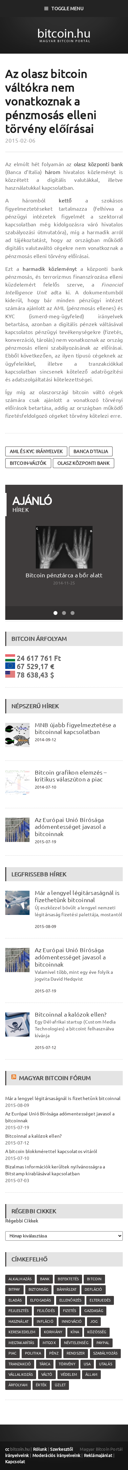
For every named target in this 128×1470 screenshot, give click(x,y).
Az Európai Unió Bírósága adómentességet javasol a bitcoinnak (70, 826)
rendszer (76, 1353)
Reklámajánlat (98, 1455)
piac (13, 1353)
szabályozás (105, 1353)
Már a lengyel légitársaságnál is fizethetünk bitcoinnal (77, 896)
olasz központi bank (83, 463)
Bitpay (14, 1289)
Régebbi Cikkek (21, 1220)
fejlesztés (19, 1311)
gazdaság (93, 1311)
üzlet (60, 1385)
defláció (93, 1289)
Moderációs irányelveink (56, 1455)
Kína (75, 1332)
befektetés (68, 1279)
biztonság (39, 1289)
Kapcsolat (15, 1461)
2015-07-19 (45, 841)
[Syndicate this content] (14, 1078)
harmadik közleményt (50, 269)
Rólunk (40, 1449)
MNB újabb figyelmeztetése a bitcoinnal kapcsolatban (75, 728)
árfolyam (18, 1385)
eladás (15, 1300)
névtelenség (76, 1343)
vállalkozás (21, 1374)
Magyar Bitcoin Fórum (55, 1078)
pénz (53, 1353)
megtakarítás (21, 1343)
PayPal (102, 1343)
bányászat (67, 1289)
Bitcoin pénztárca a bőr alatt (64, 575)
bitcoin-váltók (28, 463)
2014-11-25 (64, 583)
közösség (96, 1332)
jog (94, 1321)
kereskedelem (22, 1332)
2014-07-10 (45, 787)
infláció (45, 1321)
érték (41, 1385)
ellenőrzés (70, 1300)
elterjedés (100, 1300)
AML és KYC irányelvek (36, 451)
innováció (72, 1321)
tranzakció (20, 1364)
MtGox (49, 1343)
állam (91, 1374)
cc (7, 1449)
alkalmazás (20, 1279)
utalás (105, 1364)
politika (33, 1353)
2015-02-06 (20, 140)
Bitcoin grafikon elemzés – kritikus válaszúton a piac (71, 776)
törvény (67, 1364)
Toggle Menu (67, 8)
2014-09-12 (45, 739)
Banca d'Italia (91, 451)
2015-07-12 (45, 1047)
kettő (65, 200)
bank (45, 1279)
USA (87, 1364)
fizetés (69, 1311)
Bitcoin (94, 1279)
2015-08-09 (45, 926)
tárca (45, 1364)
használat (19, 1321)
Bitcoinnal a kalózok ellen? (70, 1014)
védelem (69, 1374)
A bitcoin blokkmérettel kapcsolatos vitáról (51, 1151)
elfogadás (40, 1300)
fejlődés (46, 1311)
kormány (53, 1332)
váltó (47, 1374)
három (52, 172)
